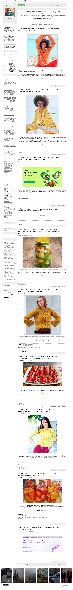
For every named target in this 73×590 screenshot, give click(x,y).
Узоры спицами (6, 169)
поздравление (7, 131)
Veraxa (13, 267)
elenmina (8, 268)
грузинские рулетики (37, 399)
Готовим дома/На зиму (24, 515)
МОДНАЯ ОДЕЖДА (7, 211)
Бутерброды (6, 187)
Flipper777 (8, 244)
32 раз (23, 283)
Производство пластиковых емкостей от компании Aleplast (9, 25)
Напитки (5, 184)
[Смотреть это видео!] (6, 55)
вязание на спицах (11, 86)
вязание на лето (7, 85)
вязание (6, 81)
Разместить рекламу (65, 586)
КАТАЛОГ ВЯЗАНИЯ (7, 163)
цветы (10, 154)
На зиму (5, 181)
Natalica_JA (9, 246)
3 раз (22, 152)
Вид (61, 1)
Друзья (8, 4)
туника (9, 151)
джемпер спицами (8, 94)
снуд (10, 146)
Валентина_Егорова (7, 271)
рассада (15, 138)
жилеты (10, 100)
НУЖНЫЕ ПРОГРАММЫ (8, 215)
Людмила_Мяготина (7, 253)
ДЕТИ (5, 216)
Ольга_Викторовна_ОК (7, 276)
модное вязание (37, 347)
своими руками (7, 145)
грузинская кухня (30, 399)
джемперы (6, 95)
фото (8, 154)
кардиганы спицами (8, 109)
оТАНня (10, 254)
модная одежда (9, 121)
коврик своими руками (7, 110)
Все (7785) (14, 263)
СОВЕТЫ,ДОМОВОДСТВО (8, 202)
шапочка (9, 156)
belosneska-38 (9, 243)
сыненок (12, 258)
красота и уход (10, 112)
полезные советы (8, 133)
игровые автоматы (8, 102)
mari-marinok (12, 269)
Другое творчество (7, 193)
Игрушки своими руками (8, 196)
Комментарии (12, 4)
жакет (7, 98)
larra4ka (5, 269)
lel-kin (14, 244)
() (55, 85)
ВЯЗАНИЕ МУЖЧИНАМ (8, 170)
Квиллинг (5, 199)
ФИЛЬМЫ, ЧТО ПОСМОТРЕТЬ (9, 208)
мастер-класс (13, 118)
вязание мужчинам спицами (12, 84)
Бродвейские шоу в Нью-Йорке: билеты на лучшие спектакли (9, 40)
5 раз (22, 403)
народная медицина (7, 124)
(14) (14, 68)
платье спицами (7, 130)
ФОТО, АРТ (5, 218)
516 (57, 564)
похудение (7, 134)
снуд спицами (13, 146)
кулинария (6, 114)
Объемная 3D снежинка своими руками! (12, 66)
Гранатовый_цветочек (7, 272)
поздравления (12, 131)
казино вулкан (7, 106)
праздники (12, 134)
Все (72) (15, 52)
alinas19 (5, 243)
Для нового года (6, 194)
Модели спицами (7, 165)
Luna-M (13, 245)
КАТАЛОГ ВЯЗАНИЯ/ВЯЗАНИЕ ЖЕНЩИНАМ (27, 344)
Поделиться (63, 85)
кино (14, 109)
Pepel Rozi (4, 5)
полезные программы (7, 132)
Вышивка (5, 195)
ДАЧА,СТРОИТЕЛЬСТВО (8, 212)
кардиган (6, 107)
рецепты (9, 139)
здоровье (12, 101)
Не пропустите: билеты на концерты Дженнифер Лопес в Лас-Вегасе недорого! (10, 45)
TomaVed (10, 267)
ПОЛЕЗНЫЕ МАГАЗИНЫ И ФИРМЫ (9, 209)
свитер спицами (11, 142)
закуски (8, 101)
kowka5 (11, 268)
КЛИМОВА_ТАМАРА (7, 251)
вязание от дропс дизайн (8, 87)
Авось (27, 0)
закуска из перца (20, 400)
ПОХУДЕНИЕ (6, 217)
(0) (11, 35)
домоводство (11, 97)
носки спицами (10, 125)
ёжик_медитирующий (7, 270)
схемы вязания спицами (10, 147)
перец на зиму (42, 517)
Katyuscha (12, 265)
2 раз (22, 350)
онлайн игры (7, 126)
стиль (5, 236)
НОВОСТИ (5, 207)
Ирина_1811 (13, 272)
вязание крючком (8, 83)
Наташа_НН (11, 275)
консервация (22, 517)
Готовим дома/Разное (24, 514)
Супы (5, 185)
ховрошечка (9, 259)
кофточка (12, 110)
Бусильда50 (9, 248)
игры (8, 105)
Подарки (5, 197)
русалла (13, 256)
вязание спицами (8, 88)
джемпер (6, 93)
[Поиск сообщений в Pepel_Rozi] (14, 224)
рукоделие (6, 140)
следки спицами (6, 146)
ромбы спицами (13, 139)
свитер (5, 142)
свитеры (5, 143)
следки (13, 145)
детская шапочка (12, 92)
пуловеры (10, 137)
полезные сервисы (12, 132)
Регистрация (13, 0)
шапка (8, 155)
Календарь (64, 564)
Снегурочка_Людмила (7, 258)
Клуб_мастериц (6, 252)
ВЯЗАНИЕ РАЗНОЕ (7, 166)
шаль (12, 154)
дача (14, 91)
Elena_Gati (5, 265)
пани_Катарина (6, 255)
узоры (9, 152)
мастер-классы (6, 120)
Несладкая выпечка (7, 183)
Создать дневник (21, 5)
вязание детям (10, 82)
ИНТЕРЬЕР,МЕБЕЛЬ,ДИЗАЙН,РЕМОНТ (10, 205)
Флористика (6, 201)
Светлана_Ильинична (7, 257)
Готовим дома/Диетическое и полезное (26, 396)
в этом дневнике (7, 226)
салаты (8, 141)
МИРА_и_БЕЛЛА (6, 254)
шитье (5, 158)
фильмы (5, 154)
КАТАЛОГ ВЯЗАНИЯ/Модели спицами (26, 147)
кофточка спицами (8, 111)
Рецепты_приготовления (8, 256)
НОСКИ (5, 76)
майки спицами (8, 118)
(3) (14, 64)
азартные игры (7, 77)
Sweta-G (11, 247)
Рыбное (5, 180)
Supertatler (8, 247)
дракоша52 (5, 249)
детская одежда (6, 92)
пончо (13, 133)
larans (12, 244)
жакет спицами (12, 98)
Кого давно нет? (6, 242)
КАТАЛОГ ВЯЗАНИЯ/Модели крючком (26, 462)
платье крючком (10, 129)
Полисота (10, 255)
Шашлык (5, 186)
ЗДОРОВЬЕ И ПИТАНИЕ (8, 189)
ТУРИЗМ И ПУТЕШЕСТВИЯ (8, 213)
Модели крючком (7, 167)
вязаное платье (10, 91)
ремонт (5, 139)
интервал (12, 278)
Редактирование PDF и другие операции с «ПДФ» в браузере (9, 30)
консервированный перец (35, 517)
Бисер (5, 200)
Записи (5, 4)
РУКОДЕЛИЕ (6, 190)
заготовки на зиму (28, 517)
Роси (12, 276)
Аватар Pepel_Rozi (9, 12)
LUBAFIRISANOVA (9, 245)
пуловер (9, 135)
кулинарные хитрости (10, 115)
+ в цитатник (31, 32)
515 (58, 564)
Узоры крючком (6, 171)
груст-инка (5, 278)
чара (4, 280)
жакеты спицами (11, 99)
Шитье (5, 191)
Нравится (59, 85)
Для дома (5, 192)
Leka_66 (5, 266)
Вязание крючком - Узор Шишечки (12, 70)
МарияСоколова (6, 275)
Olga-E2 (12, 246)
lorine (5, 245)
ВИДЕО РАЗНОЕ (6, 214)
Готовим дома (6, 172)
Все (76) (15, 23)
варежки (8, 79)
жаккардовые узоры (6, 100)
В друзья (10, 18)
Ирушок (9, 250)
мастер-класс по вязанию (9, 119)
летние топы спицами (7, 117)
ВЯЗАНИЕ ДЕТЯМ (7, 168)
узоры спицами (11, 153)
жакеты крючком (34, 464)
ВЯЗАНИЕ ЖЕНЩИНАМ (8, 164)
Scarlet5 (5, 247)
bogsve (12, 243)
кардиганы (10, 108)
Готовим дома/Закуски (24, 397)
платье (5, 129)
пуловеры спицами (8, 138)
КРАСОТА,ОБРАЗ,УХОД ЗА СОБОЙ (9, 203)
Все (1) (15, 234)
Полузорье (14, 255)
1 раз (22, 224)
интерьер (11, 104)
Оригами (5, 198)
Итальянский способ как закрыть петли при (12, 55)
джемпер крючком (11, 93)
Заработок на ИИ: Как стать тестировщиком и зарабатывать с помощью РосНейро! (9, 35)
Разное (5, 188)
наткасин (5, 279)
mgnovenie (5, 246)
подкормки (13, 130)
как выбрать (12, 106)
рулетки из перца (43, 399)
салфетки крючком (13, 141)
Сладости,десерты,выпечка (8, 173)
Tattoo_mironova (6, 267)
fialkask (5, 244)
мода (10, 120)
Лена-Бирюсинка (11, 252)
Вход (17, 0)
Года (12, 248)
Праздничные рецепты (8, 182)
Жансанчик (5, 250)
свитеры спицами (11, 143)
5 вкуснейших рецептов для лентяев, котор (11, 59)
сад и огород (11, 140)
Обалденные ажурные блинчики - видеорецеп (12, 62)
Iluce (10, 244)
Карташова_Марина (7, 273)
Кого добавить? (12, 242)
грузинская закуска (26, 400)
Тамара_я (5, 259)
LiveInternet (5, 1)
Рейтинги (22, 0)
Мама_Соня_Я (12, 253)
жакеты (5, 99)
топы (9, 150)
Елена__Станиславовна (12, 249)
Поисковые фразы (12, 297)
